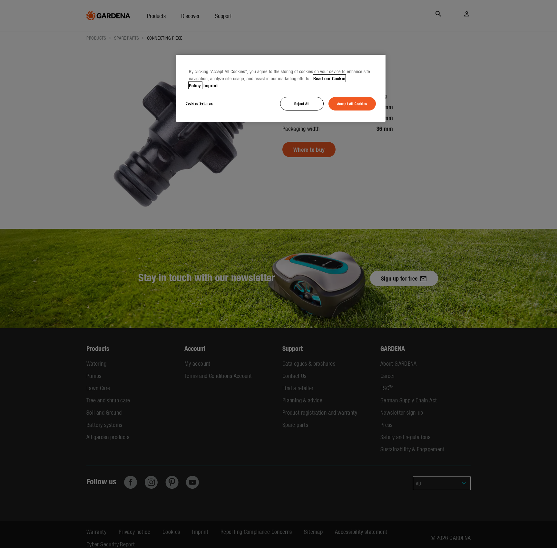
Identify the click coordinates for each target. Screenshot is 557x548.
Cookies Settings (199, 103)
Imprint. (211, 85)
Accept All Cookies (352, 103)
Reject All (302, 103)
